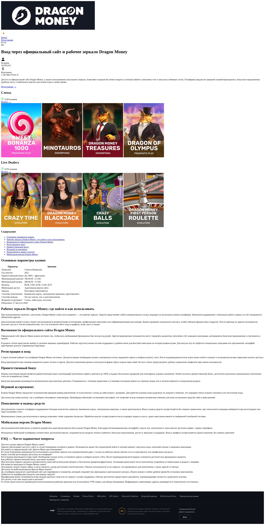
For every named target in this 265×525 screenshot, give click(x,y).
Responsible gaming (149, 496)
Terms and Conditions (130, 496)
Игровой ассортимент (17, 249)
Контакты (53, 496)
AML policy (101, 496)
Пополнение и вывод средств (21, 252)
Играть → (6, 102)
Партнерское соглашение (59, 500)
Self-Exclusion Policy (168, 496)
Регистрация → (8, 87)
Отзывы (76, 496)
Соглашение (65, 496)
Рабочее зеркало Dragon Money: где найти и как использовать (36, 239)
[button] (132, 444)
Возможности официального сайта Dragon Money (30, 242)
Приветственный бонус (18, 247)
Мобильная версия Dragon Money (22, 254)
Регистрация (7, 40)
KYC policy (113, 496)
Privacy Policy (88, 496)
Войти (4, 37)
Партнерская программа (189, 496)
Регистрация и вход (16, 244)
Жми (185, 517)
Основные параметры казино (20, 237)
